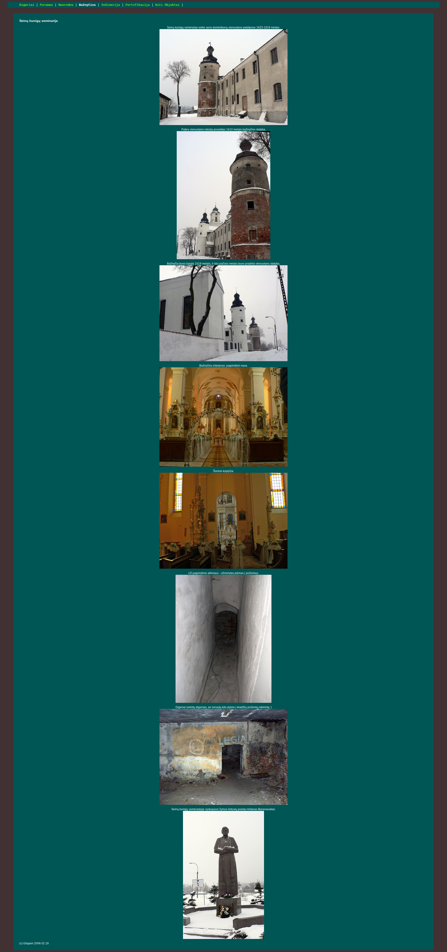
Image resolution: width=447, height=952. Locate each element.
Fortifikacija (137, 5)
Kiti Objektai (167, 5)
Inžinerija (110, 5)
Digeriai (26, 5)
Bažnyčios (87, 5)
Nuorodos (65, 5)
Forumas (46, 5)
